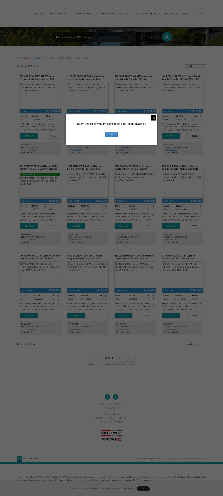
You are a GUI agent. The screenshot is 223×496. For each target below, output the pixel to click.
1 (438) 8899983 (28, 150)
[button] (107, 397)
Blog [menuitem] (185, 13)
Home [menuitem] (39, 13)
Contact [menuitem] (198, 13)
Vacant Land (81, 57)
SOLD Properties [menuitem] (81, 13)
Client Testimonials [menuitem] (109, 13)
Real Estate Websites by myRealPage (191, 458)
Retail (51, 57)
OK (143, 489)
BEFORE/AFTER (152, 13)
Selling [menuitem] (170, 13)
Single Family (64, 57)
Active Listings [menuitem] (56, 13)
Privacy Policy (169, 458)
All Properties (23, 57)
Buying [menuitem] (130, 13)
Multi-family (39, 57)
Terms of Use (130, 488)
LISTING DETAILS (29, 136)
